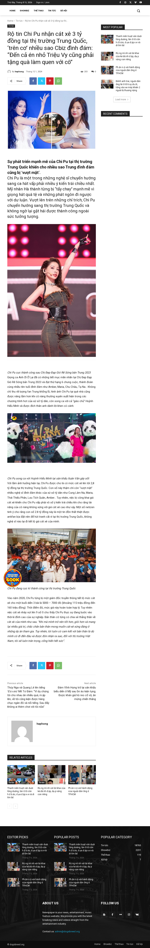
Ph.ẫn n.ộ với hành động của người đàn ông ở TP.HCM (80, 791)
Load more (120, 99)
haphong (19, 71)
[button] (138, 11)
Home (10, 21)
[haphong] (9, 72)
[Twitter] (130, 3)
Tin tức (19, 21)
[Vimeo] (135, 3)
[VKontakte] (137, 915)
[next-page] (15, 806)
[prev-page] (9, 806)
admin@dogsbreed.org (67, 931)
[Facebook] (120, 3)
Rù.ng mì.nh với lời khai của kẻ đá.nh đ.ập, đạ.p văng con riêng (51, 791)
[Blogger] (104, 915)
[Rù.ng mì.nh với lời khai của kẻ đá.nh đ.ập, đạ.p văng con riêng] (51, 774)
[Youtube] (140, 3)
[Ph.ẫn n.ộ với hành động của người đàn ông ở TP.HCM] (82, 774)
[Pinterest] (50, 81)
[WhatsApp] (58, 81)
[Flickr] (120, 915)
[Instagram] (125, 3)
